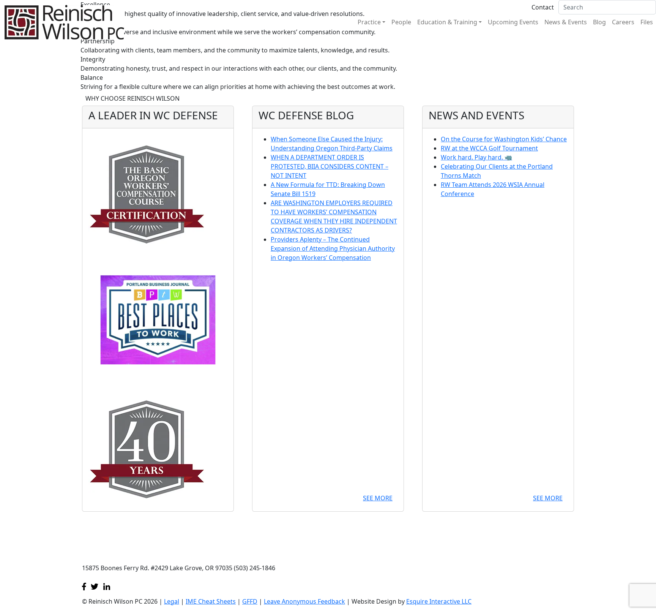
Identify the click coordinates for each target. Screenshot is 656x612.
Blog (599, 22)
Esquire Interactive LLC (439, 601)
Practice (369, 22)
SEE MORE (378, 498)
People (401, 22)
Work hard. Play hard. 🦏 (476, 157)
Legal (171, 601)
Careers (623, 22)
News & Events (565, 22)
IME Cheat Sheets (211, 601)
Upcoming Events (513, 22)
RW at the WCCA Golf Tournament (489, 148)
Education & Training (447, 22)
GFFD (249, 601)
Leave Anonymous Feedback (304, 601)
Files (646, 22)
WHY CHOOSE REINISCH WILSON (132, 98)
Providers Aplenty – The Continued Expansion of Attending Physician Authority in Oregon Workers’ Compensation (333, 248)
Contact (542, 7)
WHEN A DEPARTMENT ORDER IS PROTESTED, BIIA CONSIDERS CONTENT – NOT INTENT (329, 166)
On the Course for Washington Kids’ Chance (504, 139)
